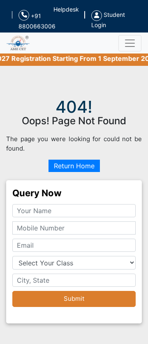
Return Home (74, 166)
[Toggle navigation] (129, 43)
